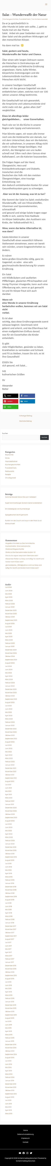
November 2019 (10, 850)
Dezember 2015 (10, 1005)
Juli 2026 (8, 587)
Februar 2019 (9, 880)
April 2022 (8, 755)
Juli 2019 (8, 864)
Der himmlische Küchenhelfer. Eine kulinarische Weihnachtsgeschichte (20, 546)
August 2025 (10, 624)
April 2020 (8, 834)
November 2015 (10, 1008)
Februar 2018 (9, 919)
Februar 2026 (10, 604)
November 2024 (11, 653)
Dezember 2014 (10, 1045)
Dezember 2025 (11, 610)
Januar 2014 (9, 1081)
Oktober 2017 (9, 933)
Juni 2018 (8, 906)
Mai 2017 (8, 949)
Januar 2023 (9, 726)
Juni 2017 (8, 946)
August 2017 (9, 939)
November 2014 (10, 1048)
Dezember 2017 (10, 926)
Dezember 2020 (11, 808)
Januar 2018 (9, 923)
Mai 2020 (8, 831)
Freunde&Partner (11, 461)
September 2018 (11, 897)
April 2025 (8, 637)
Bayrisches (9, 455)
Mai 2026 (8, 594)
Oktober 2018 (9, 893)
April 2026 (8, 597)
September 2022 (11, 739)
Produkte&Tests (24, 19)
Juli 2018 (8, 903)
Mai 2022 (8, 752)
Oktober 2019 (9, 854)
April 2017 (8, 952)
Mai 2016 (8, 989)
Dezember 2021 (10, 768)
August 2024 (9, 663)
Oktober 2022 (10, 735)
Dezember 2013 (10, 1084)
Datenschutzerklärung (25, 1134)
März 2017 (8, 956)
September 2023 (11, 699)
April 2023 (8, 716)
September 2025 (11, 620)
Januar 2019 (9, 883)
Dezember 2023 (10, 689)
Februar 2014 (9, 1077)
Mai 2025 (8, 633)
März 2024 (9, 679)
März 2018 (8, 916)
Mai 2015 (8, 1028)
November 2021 (10, 772)
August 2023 (9, 702)
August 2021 (9, 781)
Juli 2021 (8, 785)
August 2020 (10, 821)
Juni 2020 (8, 827)
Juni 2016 (8, 985)
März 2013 (8, 1114)
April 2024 (8, 676)
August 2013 (9, 1097)
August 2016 (9, 979)
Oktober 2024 (10, 656)
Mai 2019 (8, 870)
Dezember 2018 (10, 887)
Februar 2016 (9, 998)
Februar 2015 (9, 1038)
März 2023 (9, 719)
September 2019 (11, 857)
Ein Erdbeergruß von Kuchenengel (17, 509)
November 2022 (11, 732)
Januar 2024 (9, 686)
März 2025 (9, 640)
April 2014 (8, 1071)
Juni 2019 (8, 867)
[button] (10, 396)
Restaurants (9, 471)
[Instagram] (27, 1153)
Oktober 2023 (10, 696)
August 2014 (9, 1058)
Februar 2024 (10, 683)
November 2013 (10, 1087)
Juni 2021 (8, 788)
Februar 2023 (10, 722)
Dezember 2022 (10, 729)
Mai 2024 (8, 673)
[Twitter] (31, 1153)
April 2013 (8, 1110)
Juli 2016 (8, 982)
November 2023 (11, 693)
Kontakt (25, 1142)
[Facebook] (24, 1153)
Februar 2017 (9, 959)
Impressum (25, 1138)
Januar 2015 (9, 1041)
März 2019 (8, 877)
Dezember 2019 (10, 847)
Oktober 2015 (9, 1012)
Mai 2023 (8, 712)
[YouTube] (20, 1153)
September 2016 (11, 975)
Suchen (5, 433)
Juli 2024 (8, 666)
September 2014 (11, 1054)
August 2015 (9, 1018)
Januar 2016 (9, 1002)
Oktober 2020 (10, 814)
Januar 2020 (9, 844)
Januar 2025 (9, 646)
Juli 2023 (8, 706)
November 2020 (11, 811)
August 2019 (9, 860)
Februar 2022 (10, 762)
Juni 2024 (8, 670)
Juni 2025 (8, 630)
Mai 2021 (8, 791)
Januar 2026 (9, 607)
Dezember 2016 (10, 966)
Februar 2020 (10, 841)
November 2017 (10, 929)
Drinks (7, 458)
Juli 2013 (8, 1100)
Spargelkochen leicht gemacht (16, 515)
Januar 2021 (9, 804)
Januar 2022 (9, 765)
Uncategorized (10, 478)
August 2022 (9, 742)
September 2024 (11, 660)
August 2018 (9, 900)
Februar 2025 (10, 643)
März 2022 (9, 758)
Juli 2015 (8, 1021)
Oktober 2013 (9, 1091)
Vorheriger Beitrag (25, 416)
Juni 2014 (8, 1064)
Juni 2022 (8, 748)
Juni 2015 (8, 1025)
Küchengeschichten (10, 19)
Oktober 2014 (9, 1051)
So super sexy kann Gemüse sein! (24, 555)
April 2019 (8, 873)
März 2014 (8, 1074)
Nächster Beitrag (25, 421)
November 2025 (11, 614)
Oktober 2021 (9, 775)
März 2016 (8, 995)
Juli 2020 (8, 824)
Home (25, 1130)
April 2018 (8, 913)
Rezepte (8, 474)
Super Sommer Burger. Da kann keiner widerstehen (23, 503)
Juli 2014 (8, 1061)
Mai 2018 (8, 910)
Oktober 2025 (10, 617)
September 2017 (10, 936)
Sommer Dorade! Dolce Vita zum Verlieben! (20, 497)
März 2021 (8, 798)
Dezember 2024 (10, 650)
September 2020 (11, 818)
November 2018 (10, 890)
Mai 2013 (8, 1107)
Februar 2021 (9, 801)
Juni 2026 (8, 591)
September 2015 (11, 1015)
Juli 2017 (8, 943)
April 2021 (8, 795)
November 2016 (10, 969)
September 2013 (11, 1094)
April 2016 (8, 992)
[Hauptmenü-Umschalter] (46, 4)
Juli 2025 (8, 627)
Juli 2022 (8, 745)
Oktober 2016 (9, 972)
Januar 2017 (9, 962)
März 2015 (8, 1035)
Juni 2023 (8, 709)
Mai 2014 (8, 1067)
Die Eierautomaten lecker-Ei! (24, 552)
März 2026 (9, 600)
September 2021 (11, 778)
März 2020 (9, 837)
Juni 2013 (8, 1104)
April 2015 (8, 1031)
